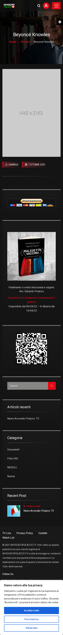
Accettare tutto (31, 610)
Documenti (13, 449)
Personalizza (31, 619)
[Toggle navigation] (56, 5)
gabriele (13, 164)
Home (12, 41)
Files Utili (12, 458)
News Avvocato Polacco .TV (23, 418)
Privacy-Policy (24, 533)
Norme (11, 476)
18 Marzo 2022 (33, 506)
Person (25, 41)
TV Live (6, 533)
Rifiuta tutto (31, 628)
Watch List (8, 537)
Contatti (42, 533)
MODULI (12, 467)
